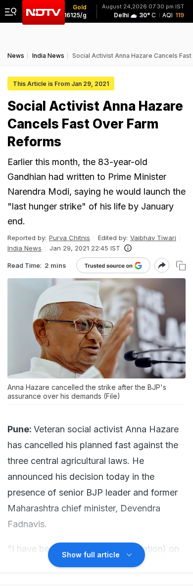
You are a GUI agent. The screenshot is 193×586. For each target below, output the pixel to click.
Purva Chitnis (69, 238)
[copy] (181, 265)
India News (24, 248)
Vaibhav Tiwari (153, 238)
